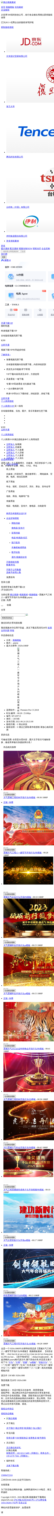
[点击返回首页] (8, 2)
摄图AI (7, 260)
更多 (3, 246)
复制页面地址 (7, 618)
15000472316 (7, 1475)
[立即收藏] (2, 605)
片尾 (18, 1362)
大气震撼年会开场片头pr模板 (16, 945)
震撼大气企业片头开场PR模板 (17, 897)
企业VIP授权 (12, 464)
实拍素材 (19, 7)
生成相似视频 (9, 795)
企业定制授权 (12, 518)
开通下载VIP (7, 323)
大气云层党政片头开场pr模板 (16, 1240)
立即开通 (5, 345)
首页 (3, 7)
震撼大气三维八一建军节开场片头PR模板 (22, 853)
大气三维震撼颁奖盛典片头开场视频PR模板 (23, 1190)
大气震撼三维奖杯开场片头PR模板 (19, 797)
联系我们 (28, 1428)
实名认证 (22, 1503)
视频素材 (24, 594)
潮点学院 (19, 1428)
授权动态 (37, 248)
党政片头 (43, 1362)
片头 (11, 1362)
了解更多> (6, 355)
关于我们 (10, 1428)
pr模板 (33, 1362)
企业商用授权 (7, 459)
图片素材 (5, 248)
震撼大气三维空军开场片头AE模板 (19, 1344)
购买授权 (7, 1512)
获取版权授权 (7, 27)
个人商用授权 (7, 401)
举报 (12, 630)
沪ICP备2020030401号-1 (25, 1500)
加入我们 (37, 1428)
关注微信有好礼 (13, 1447)
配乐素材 (14, 248)
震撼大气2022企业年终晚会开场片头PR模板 (23, 1049)
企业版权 (5, 10)
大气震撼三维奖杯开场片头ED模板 (19, 1099)
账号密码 (41, 1438)
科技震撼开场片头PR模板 (15, 1295)
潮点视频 (14, 594)
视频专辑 (25, 248)
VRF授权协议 (21, 1438)
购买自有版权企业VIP (16, 513)
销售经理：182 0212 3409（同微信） (23, 1453)
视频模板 (10, 7)
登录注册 (10, 1438)
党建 (25, 1362)
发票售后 (32, 1438)
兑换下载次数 (12, 1465)
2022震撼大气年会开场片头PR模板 (19, 1147)
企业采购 (46, 248)
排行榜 (4, 254)
